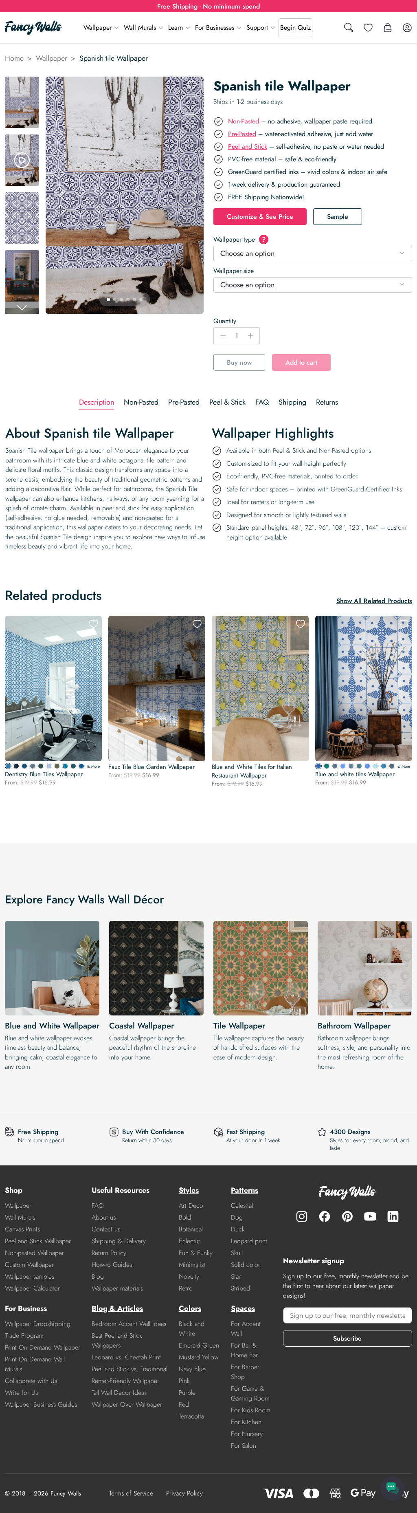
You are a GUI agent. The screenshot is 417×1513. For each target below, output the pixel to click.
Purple (187, 1392)
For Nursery (247, 1433)
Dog (237, 1217)
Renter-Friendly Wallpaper (125, 1380)
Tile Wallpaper (239, 1026)
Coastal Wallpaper (141, 1026)
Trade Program (24, 1335)
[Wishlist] (368, 28)
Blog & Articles (117, 1308)
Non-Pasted (243, 121)
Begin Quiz (295, 27)
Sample (337, 216)
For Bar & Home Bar (244, 1350)
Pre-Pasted (242, 134)
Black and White (191, 1328)
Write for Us (21, 1392)
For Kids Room (250, 1410)
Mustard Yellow (199, 1357)
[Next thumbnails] (22, 307)
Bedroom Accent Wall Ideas (129, 1323)
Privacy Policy (184, 1493)
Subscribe (347, 1338)
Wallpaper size (233, 270)
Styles (189, 1190)
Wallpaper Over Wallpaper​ (127, 1404)
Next (193, 195)
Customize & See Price (260, 216)
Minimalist (192, 1264)
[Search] (348, 27)
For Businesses (214, 27)
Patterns (244, 1190)
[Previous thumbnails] (22, 83)
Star (236, 1276)
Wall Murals (140, 27)
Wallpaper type (239, 239)
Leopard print (249, 1241)
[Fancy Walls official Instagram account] (301, 1216)
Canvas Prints (22, 1229)
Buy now (239, 362)
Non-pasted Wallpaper (34, 1253)
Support (257, 27)
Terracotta (191, 1416)
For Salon (243, 1445)
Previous (61, 195)
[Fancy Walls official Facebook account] (324, 1216)
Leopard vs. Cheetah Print (126, 1357)
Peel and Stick (247, 146)
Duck (238, 1229)
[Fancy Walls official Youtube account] (370, 1216)
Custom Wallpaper (29, 1264)
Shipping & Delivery (119, 1241)
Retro (186, 1288)
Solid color (245, 1264)
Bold (185, 1217)
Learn (175, 27)
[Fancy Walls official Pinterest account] (347, 1216)
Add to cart (301, 362)
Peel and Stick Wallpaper (38, 1241)
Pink (184, 1380)
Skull (237, 1253)
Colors (190, 1308)
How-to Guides (112, 1264)
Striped (240, 1288)
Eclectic (189, 1241)
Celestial (242, 1205)
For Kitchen (246, 1422)
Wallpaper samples (29, 1276)
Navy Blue (192, 1369)
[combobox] (312, 253)
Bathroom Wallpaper (354, 1026)
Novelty (189, 1276)
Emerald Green (199, 1345)
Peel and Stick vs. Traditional (129, 1369)
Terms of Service (131, 1493)
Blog (98, 1276)
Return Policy (109, 1253)
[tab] (96, 402)
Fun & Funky (196, 1253)
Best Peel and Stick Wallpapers (117, 1340)
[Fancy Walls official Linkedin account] (392, 1216)
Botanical (191, 1229)
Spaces (243, 1308)
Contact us (106, 1229)
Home (14, 58)
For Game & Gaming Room (250, 1393)
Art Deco (191, 1205)
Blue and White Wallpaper (52, 1026)
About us (104, 1217)
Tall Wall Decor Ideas (119, 1392)
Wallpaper (97, 27)
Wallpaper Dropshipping (37, 1323)
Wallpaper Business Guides (41, 1404)
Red (184, 1404)
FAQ (98, 1205)
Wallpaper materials (117, 1288)
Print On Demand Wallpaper (42, 1347)
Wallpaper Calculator (32, 1288)
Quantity (224, 321)
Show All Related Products (374, 601)
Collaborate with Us (31, 1380)
